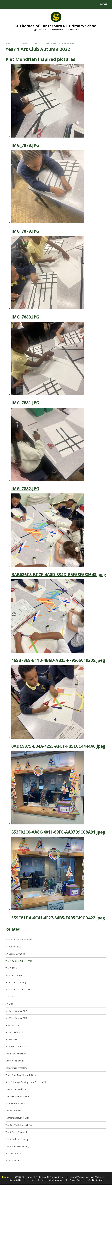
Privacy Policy (76, 1180)
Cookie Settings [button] (95, 1180)
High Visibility (15, 1180)
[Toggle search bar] (5, 4)
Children (23, 43)
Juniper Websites (96, 1177)
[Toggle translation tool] (13, 4)
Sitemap (31, 1180)
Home (8, 43)
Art (37, 43)
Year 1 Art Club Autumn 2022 (60, 43)
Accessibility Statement (52, 1180)
